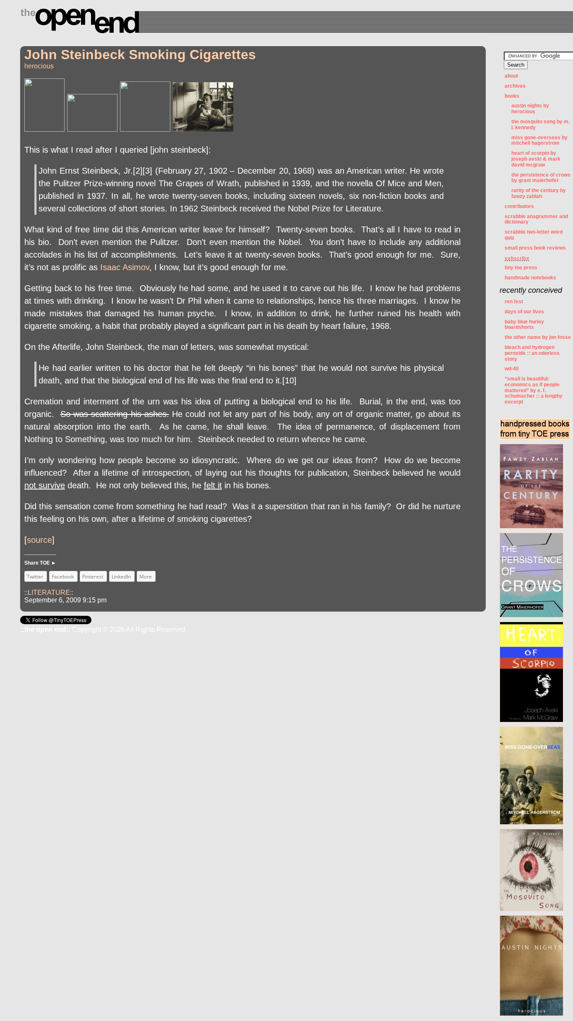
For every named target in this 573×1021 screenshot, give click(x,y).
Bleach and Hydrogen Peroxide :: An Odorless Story (532, 353)
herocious (39, 66)
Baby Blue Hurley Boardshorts (524, 325)
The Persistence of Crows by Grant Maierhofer (540, 178)
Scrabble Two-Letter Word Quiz (534, 235)
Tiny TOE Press (521, 268)
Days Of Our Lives (524, 312)
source (39, 539)
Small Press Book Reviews (535, 248)
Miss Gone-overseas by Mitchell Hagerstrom (539, 140)
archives (515, 86)
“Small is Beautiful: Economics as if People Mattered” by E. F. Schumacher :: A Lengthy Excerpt (534, 390)
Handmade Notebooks (530, 278)
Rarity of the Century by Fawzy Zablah (538, 193)
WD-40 (512, 369)
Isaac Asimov (124, 267)
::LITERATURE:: (48, 592)
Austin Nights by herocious (530, 109)
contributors (519, 206)
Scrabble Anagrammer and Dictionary (536, 219)
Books (512, 96)
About (511, 76)
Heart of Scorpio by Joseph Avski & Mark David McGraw (535, 159)
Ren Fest (514, 302)
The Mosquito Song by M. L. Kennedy (540, 124)
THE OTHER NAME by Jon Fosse (538, 337)
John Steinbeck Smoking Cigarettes (140, 54)
